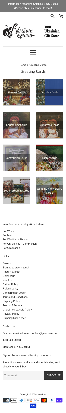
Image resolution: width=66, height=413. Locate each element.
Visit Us (7, 280)
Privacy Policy (11, 313)
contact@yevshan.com (44, 333)
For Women (9, 231)
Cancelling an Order (14, 292)
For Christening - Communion (20, 243)
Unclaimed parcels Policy (17, 309)
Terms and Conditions (15, 296)
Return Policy (10, 284)
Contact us (9, 275)
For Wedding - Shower (15, 239)
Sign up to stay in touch (16, 267)
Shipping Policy (11, 301)
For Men (7, 235)
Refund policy (10, 288)
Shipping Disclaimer (14, 317)
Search (7, 263)
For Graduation (11, 247)
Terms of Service (12, 305)
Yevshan (42, 394)
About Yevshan (11, 271)
